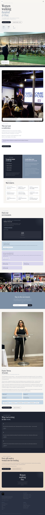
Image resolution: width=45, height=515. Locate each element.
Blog (2, 506)
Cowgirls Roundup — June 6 (17, 22)
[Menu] (43, 1)
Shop (2, 509)
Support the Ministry (17, 407)
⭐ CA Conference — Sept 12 (27, 497)
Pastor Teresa (3, 505)
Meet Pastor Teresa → (6, 146)
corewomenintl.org (40, 513)
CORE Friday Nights (26, 498)
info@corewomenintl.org (26, 505)
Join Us (30, 305)
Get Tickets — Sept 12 (6, 22)
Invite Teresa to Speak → (7, 407)
